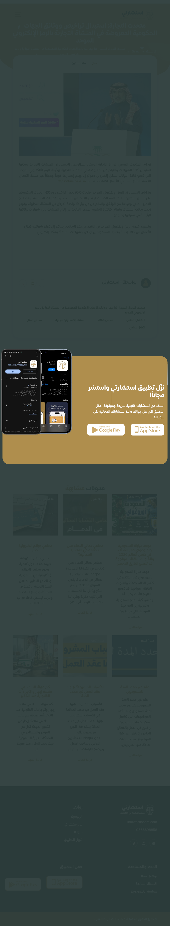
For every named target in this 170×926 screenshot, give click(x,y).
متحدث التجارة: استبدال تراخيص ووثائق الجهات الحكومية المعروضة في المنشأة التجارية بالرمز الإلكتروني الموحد (90, 310)
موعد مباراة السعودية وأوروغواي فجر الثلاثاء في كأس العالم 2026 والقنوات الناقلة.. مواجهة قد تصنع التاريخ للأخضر (134, 555)
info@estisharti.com (142, 822)
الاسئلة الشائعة (146, 884)
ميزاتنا (78, 832)
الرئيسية (151, 51)
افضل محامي (137, 327)
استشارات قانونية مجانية (69, 320)
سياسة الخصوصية (144, 891)
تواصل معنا (149, 876)
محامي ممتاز (34, 320)
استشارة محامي (135, 320)
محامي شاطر (105, 320)
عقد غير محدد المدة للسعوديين (134, 689)
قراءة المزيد (135, 627)
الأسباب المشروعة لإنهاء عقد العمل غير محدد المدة (85, 691)
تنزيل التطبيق (73, 840)
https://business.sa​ (71, 181)
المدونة (136, 51)
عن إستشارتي (73, 824)
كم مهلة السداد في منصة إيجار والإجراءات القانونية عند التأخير (35, 691)
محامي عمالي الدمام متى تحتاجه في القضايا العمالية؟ (85, 550)
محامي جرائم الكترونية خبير (35, 548)
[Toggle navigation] (17, 14)
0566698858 (146, 830)
